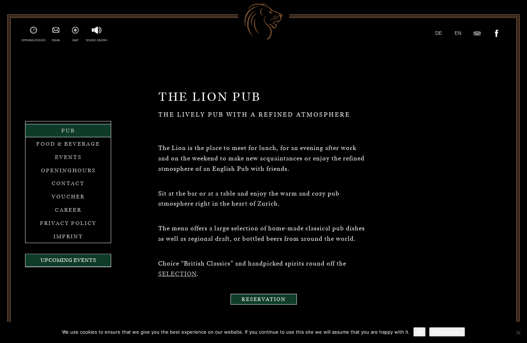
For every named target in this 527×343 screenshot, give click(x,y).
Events (68, 156)
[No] (518, 332)
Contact (68, 183)
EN (458, 33)
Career (68, 209)
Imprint (68, 236)
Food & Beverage (68, 143)
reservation (264, 299)
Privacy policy (447, 332)
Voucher (68, 196)
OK (419, 332)
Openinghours (68, 170)
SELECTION (177, 274)
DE (438, 33)
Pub (68, 130)
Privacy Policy (68, 222)
